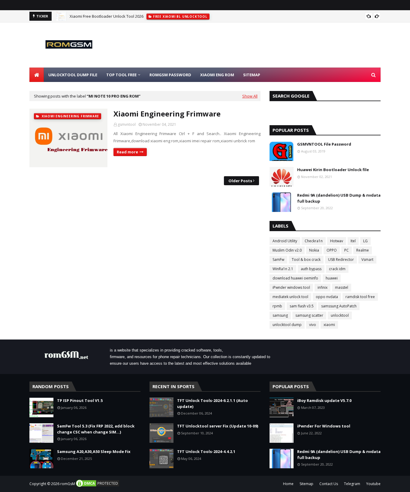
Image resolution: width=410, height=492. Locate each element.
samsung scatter (309, 315)
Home (288, 483)
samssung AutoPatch (339, 306)
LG (365, 240)
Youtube (373, 483)
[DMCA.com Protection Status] (97, 486)
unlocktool (340, 315)
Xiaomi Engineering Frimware (167, 114)
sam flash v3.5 (302, 306)
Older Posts (240, 180)
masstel (341, 287)
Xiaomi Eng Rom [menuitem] (217, 74)
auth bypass (311, 268)
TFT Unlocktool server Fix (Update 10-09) (217, 426)
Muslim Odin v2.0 (287, 250)
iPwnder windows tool (291, 287)
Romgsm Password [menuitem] (170, 74)
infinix (322, 287)
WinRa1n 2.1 (283, 268)
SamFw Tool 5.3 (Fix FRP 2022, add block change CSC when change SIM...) (95, 429)
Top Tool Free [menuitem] (121, 74)
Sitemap (306, 483)
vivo (312, 324)
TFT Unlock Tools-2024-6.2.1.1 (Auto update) (212, 403)
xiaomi (329, 324)
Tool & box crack (306, 259)
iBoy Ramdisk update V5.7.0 (324, 400)
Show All (250, 96)
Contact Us (328, 483)
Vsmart (367, 259)
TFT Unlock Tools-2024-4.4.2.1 (206, 451)
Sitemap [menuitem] (251, 74)
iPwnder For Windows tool (323, 426)
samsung (280, 315)
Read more (127, 152)
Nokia (314, 250)
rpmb (277, 306)
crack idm (337, 268)
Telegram (352, 483)
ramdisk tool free (360, 296)
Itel (353, 240)
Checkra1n (314, 240)
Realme (362, 250)
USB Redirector (341, 259)
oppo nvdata (327, 296)
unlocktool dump (287, 324)
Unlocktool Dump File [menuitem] (72, 74)
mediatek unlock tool (290, 296)
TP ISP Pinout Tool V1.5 (80, 400)
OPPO (332, 250)
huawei (332, 278)
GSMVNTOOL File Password (324, 144)
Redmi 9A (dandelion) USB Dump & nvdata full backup (339, 198)
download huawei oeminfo (295, 278)
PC (346, 250)
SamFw (278, 259)
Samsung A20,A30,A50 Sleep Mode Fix (94, 451)
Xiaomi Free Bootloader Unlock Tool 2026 (106, 16)
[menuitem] (36, 75)
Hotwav (336, 240)
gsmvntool (127, 124)
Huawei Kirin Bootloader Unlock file (333, 169)
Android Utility (285, 240)
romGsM (67, 483)
